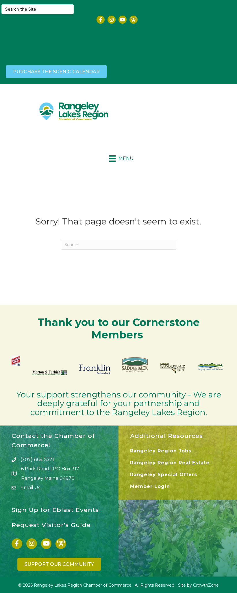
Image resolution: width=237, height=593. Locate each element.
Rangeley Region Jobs (160, 451)
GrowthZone (206, 585)
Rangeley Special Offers (163, 474)
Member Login (150, 486)
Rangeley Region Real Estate (170, 462)
